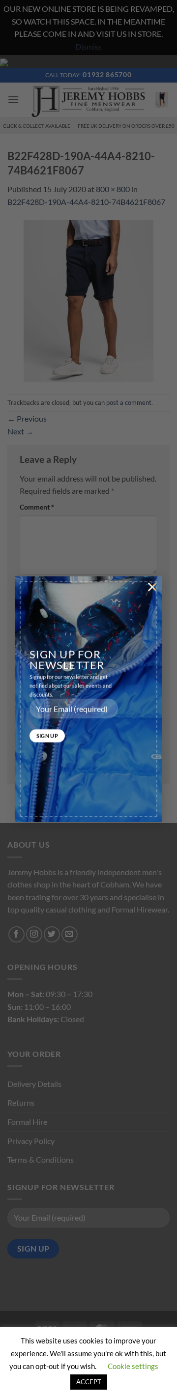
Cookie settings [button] (133, 1366)
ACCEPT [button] (88, 1382)
